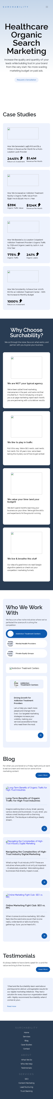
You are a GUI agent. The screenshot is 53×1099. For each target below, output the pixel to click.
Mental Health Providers (26, 644)
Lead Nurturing (26, 1087)
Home (26, 1032)
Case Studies (26, 1045)
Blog (26, 1041)
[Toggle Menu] (47, 6)
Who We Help (26, 1064)
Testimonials (26, 1068)
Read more (11, 1006)
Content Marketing (26, 1083)
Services (26, 1036)
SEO (26, 1079)
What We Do (26, 1060)
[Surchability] (15, 7)
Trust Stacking (26, 1091)
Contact (26, 1049)
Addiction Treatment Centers (28, 634)
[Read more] (40, 735)
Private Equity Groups (25, 653)
